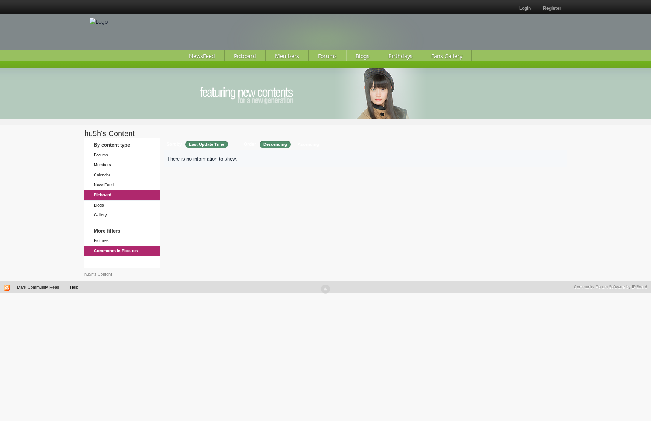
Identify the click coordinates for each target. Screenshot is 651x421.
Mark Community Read (38, 287)
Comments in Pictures (116, 250)
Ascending (308, 144)
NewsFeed (104, 184)
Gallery (100, 215)
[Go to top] (325, 289)
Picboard (103, 195)
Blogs (99, 205)
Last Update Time (206, 144)
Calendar (102, 175)
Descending (275, 144)
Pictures (101, 240)
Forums (101, 155)
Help (74, 287)
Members (102, 164)
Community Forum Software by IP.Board (610, 287)
